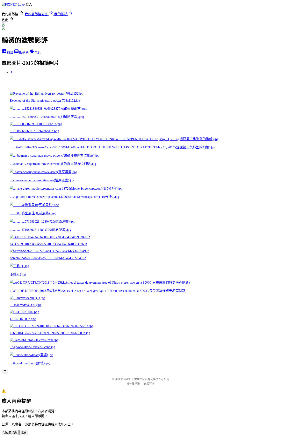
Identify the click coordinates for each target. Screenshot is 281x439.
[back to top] (5, 371)
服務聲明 (149, 383)
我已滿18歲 (10, 432)
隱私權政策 (133, 383)
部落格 (24, 52)
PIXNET (125, 379)
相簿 (10, 52)
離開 (23, 432)
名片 (38, 52)
